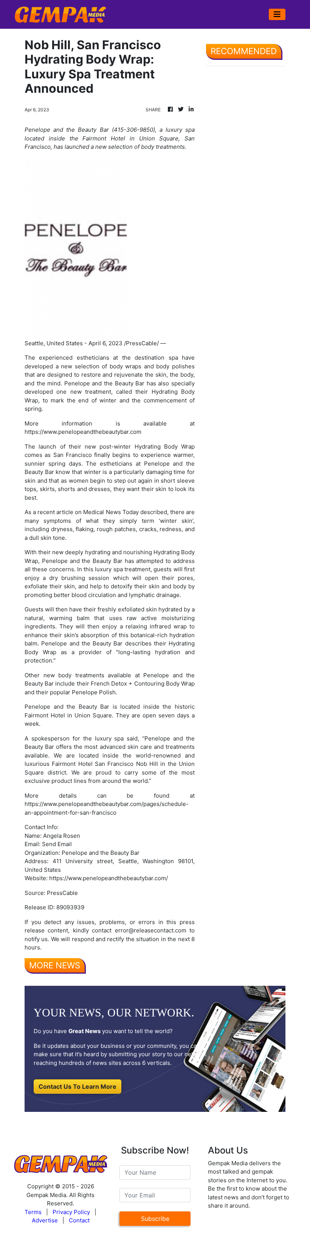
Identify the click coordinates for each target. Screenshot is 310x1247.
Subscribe (155, 1218)
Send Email (57, 844)
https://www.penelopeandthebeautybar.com (83, 431)
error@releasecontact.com (150, 930)
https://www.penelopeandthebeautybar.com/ (108, 878)
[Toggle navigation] (277, 14)
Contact (79, 1220)
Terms (33, 1212)
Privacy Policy (71, 1212)
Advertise (45, 1220)
